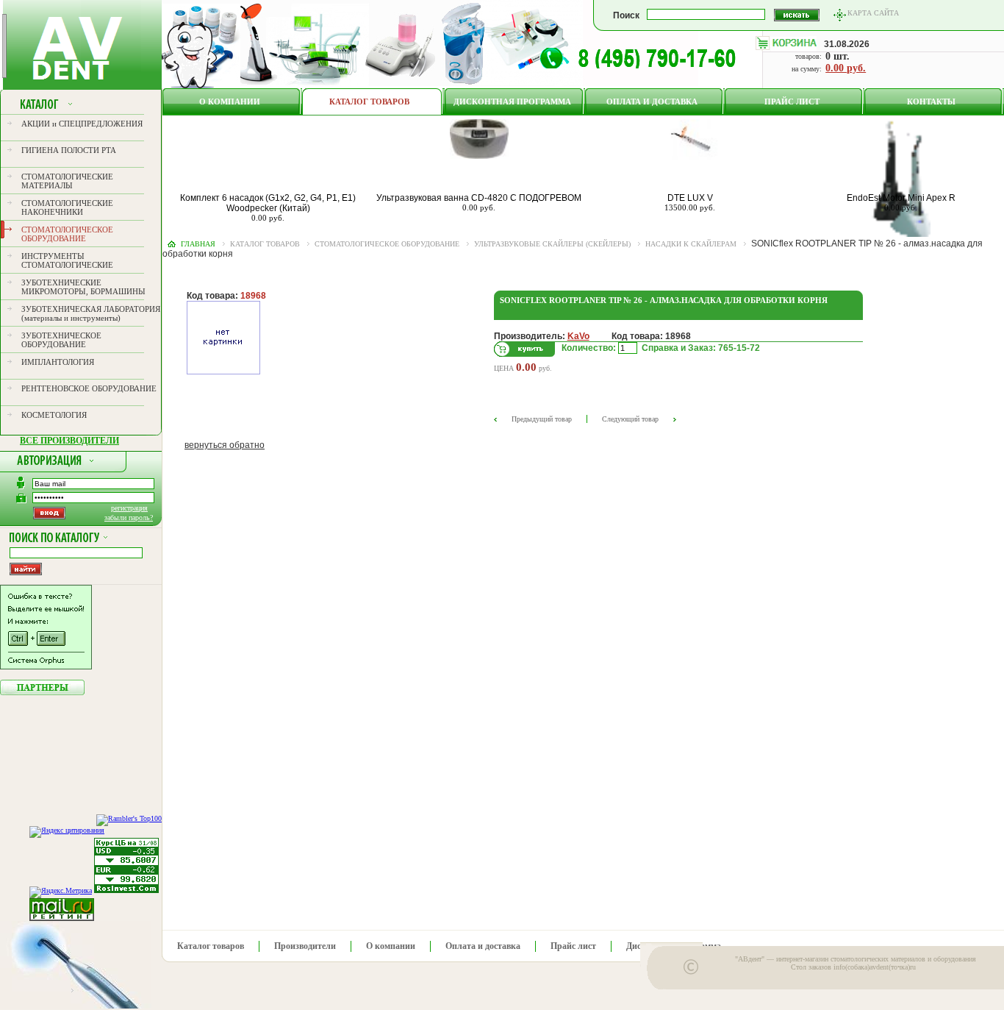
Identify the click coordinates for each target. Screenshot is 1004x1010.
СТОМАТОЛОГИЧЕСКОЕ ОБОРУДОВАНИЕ (67, 234)
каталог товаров (265, 244)
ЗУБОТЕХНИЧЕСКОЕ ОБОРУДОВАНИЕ (61, 340)
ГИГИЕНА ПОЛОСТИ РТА (68, 150)
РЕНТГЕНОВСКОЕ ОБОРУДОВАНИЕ (89, 388)
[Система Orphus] (46, 666)
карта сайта (873, 13)
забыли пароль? (128, 517)
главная (198, 244)
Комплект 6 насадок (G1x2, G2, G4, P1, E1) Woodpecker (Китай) (268, 203)
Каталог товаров (369, 101)
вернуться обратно (224, 445)
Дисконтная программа (512, 101)
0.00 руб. (845, 68)
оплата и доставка (652, 101)
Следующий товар (630, 419)
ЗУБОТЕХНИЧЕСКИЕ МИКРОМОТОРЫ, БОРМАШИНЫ (83, 287)
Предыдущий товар (542, 419)
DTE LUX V (690, 198)
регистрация (129, 508)
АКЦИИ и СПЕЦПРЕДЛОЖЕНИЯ (82, 123)
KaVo (578, 336)
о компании (229, 101)
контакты (931, 101)
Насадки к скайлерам (690, 244)
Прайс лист (792, 101)
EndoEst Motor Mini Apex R (901, 198)
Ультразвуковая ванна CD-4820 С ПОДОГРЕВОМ (478, 198)
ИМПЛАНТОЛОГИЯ (57, 362)
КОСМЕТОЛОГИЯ (54, 414)
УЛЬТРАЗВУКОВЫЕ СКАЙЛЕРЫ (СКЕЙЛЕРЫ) (552, 244)
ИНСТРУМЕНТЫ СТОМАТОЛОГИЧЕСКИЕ (67, 260)
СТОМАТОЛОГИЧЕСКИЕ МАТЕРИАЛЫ (67, 181)
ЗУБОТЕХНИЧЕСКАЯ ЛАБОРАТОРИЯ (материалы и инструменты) (90, 313)
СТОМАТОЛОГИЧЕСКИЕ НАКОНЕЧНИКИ (67, 207)
